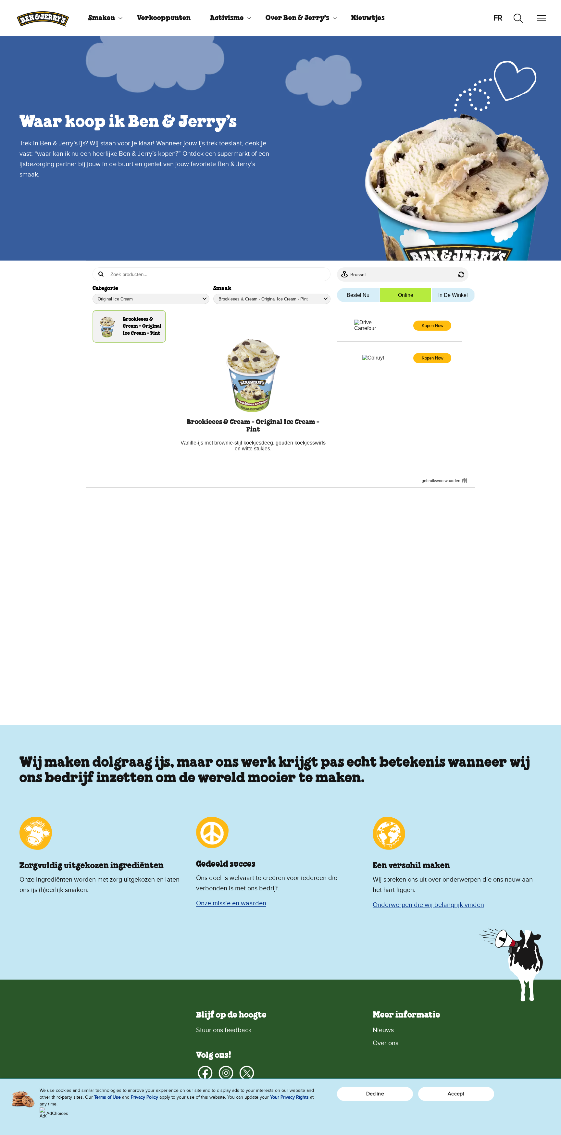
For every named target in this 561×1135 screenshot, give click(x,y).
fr (498, 18)
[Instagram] (226, 1073)
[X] (247, 1073)
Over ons (385, 1043)
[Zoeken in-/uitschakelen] (518, 18)
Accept (456, 1094)
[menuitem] (103, 18)
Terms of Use (107, 1097)
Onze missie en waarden (231, 903)
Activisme (227, 18)
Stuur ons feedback (224, 1030)
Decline (375, 1094)
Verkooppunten (164, 18)
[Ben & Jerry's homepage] (43, 18)
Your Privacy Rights (289, 1097)
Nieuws (383, 1030)
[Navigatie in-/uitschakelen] (541, 18)
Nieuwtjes (368, 18)
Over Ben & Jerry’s (297, 18)
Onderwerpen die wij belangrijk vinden (428, 905)
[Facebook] (205, 1073)
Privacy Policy (144, 1097)
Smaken (101, 18)
